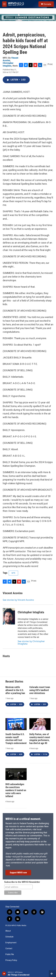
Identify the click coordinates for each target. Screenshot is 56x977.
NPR (13, 573)
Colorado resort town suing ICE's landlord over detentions (39, 690)
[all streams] (52, 973)
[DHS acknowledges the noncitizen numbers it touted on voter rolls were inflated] (16, 774)
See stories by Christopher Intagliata (31, 642)
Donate (47, 4)
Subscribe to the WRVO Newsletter (22, 882)
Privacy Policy (11, 960)
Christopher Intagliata (8, 64)
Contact (8, 948)
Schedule (9, 937)
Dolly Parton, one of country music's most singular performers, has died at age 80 (39, 739)
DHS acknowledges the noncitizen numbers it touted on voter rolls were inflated (15, 790)
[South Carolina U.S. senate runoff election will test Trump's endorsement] (16, 724)
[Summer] (28, 17)
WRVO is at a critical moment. (23, 819)
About (8, 931)
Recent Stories (14, 681)
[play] (4, 973)
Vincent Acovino (13, 593)
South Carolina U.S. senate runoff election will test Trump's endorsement (16, 739)
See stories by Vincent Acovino (18, 599)
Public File (9, 954)
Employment (10, 943)
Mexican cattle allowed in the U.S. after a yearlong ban (15, 690)
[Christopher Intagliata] (9, 616)
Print (50, 64)
